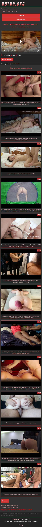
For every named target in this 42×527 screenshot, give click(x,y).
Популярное (21, 19)
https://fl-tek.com (14, 513)
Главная (5, 501)
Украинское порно (14, 64)
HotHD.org (16, 519)
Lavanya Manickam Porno (9, 11)
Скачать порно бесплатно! (9, 507)
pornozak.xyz (13, 515)
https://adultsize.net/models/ (9, 505)
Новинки (21, 15)
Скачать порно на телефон (9, 9)
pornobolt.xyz (34, 513)
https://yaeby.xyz (24, 513)
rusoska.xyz (4, 513)
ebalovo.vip (4, 515)
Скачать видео (7, 59)
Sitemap (21, 525)
